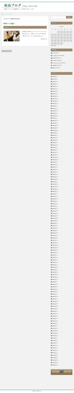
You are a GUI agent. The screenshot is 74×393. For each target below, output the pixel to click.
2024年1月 (54, 152)
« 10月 (52, 45)
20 (52, 40)
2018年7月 (54, 313)
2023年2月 (54, 179)
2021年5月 (54, 230)
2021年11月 (54, 215)
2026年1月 (54, 93)
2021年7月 (54, 225)
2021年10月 (54, 218)
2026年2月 (54, 91)
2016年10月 (54, 364)
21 (55, 40)
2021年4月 (54, 232)
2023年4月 (54, 174)
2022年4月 (54, 203)
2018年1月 (54, 328)
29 (58, 43)
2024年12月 (54, 125)
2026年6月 (54, 81)
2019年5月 (54, 289)
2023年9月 (54, 162)
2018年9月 (54, 308)
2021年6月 (54, 228)
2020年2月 (54, 267)
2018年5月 (54, 318)
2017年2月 (54, 355)
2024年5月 (54, 142)
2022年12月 (54, 184)
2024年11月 (54, 127)
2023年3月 (54, 176)
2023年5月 (54, 171)
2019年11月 (54, 274)
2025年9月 (54, 103)
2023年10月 (54, 159)
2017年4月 (54, 350)
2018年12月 (54, 301)
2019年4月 (54, 291)
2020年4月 (54, 262)
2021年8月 (54, 223)
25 (67, 40)
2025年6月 (54, 110)
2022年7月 (54, 196)
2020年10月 (54, 247)
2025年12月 (54, 96)
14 (55, 37)
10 (64, 34)
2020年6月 (54, 257)
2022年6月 (54, 198)
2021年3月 (54, 235)
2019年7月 (54, 284)
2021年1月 (54, 240)
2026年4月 (54, 86)
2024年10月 (54, 130)
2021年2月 (54, 237)
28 (55, 43)
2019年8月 (54, 281)
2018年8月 (54, 311)
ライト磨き (54, 60)
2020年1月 (54, 269)
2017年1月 (54, 357)
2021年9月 (54, 220)
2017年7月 (54, 342)
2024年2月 (54, 149)
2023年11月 (54, 157)
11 (67, 34)
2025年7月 (54, 108)
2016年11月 (54, 362)
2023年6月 (54, 169)
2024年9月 (54, 132)
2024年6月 (54, 140)
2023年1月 (54, 181)
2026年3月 (54, 88)
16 (61, 37)
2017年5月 (54, 347)
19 (70, 37)
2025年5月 (54, 113)
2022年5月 (54, 201)
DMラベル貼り (9, 24)
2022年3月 (54, 206)
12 (70, 34)
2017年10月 (54, 335)
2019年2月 (54, 296)
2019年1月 (54, 298)
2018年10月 (54, 306)
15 (58, 37)
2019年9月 (54, 279)
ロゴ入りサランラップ (56, 62)
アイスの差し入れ (55, 55)
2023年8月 (54, 164)
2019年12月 (54, 272)
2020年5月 (54, 259)
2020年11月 (54, 245)
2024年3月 (54, 147)
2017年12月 (54, 330)
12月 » (55, 45)
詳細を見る (43, 38)
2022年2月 (54, 208)
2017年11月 (54, 333)
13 (52, 37)
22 (58, 40)
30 (61, 43)
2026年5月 (54, 83)
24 (64, 40)
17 (64, 37)
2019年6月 (54, 286)
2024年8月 (54, 135)
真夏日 (53, 67)
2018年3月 (54, 323)
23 (61, 40)
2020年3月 (54, 264)
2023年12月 (54, 154)
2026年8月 (54, 76)
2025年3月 (54, 118)
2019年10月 (54, 276)
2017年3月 (54, 352)
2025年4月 (54, 115)
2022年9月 (54, 191)
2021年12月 (54, 213)
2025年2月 (54, 120)
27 (52, 43)
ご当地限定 (54, 65)
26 (70, 40)
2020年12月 (54, 242)
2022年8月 (54, 193)
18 (67, 37)
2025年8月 (54, 105)
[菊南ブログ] (24, 10)
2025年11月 (54, 98)
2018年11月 (54, 303)
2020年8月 (54, 252)
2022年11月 (54, 186)
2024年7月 (54, 137)
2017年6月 (54, 345)
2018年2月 (54, 325)
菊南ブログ (39, 391)
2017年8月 (54, 340)
